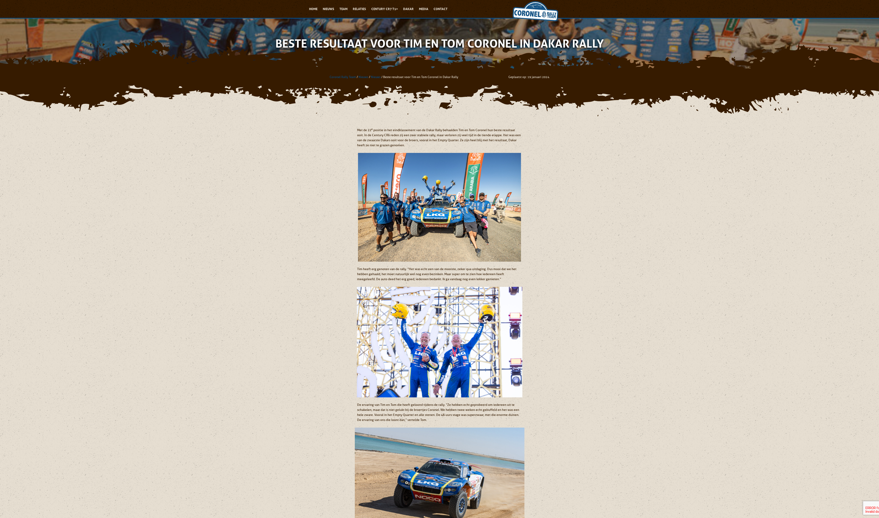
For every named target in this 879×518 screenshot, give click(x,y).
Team (343, 9)
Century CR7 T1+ (384, 9)
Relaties (359, 9)
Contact (441, 9)
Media (423, 9)
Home (313, 9)
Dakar (408, 9)
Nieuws (328, 9)
